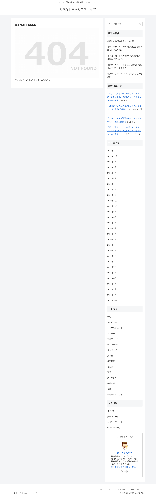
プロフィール (111, 489)
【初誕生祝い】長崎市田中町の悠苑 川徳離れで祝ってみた (123, 57)
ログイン (111, 411)
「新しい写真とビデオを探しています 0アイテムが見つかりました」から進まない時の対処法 (124, 97)
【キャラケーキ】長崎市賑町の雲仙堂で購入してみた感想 (124, 48)
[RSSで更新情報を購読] (127, 471)
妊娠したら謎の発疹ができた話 (120, 41)
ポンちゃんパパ (124, 453)
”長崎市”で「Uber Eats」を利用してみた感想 (124, 75)
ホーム (102, 489)
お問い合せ (122, 489)
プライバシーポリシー (135, 489)
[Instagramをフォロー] (121, 471)
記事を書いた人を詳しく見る (123, 467)
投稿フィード (113, 417)
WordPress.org (113, 428)
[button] (140, 24)
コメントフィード (115, 422)
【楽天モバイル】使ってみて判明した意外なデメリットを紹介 (124, 66)
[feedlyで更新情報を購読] (124, 471)
